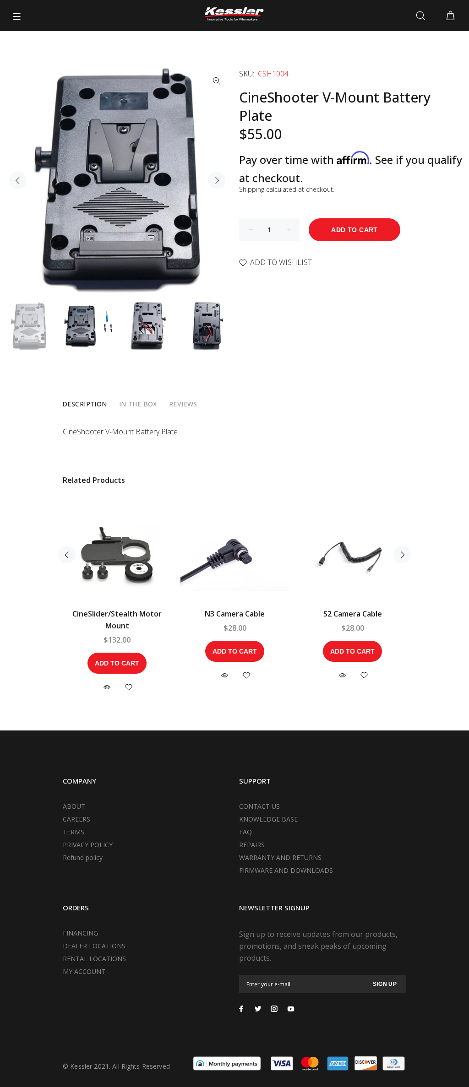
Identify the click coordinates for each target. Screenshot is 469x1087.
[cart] (450, 16)
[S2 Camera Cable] (352, 555)
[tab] (84, 404)
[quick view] (106, 687)
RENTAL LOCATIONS (94, 958)
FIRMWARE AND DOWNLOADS (286, 870)
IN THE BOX (138, 404)
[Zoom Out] (216, 81)
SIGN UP (385, 984)
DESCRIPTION (84, 404)
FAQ (245, 831)
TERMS (73, 831)
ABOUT (74, 806)
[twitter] (258, 1009)
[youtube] (291, 1009)
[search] (422, 16)
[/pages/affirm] (227, 1063)
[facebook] (241, 1009)
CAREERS (76, 819)
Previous (18, 180)
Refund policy (83, 857)
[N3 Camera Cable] (234, 555)
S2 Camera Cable (352, 614)
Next (216, 180)
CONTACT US (259, 806)
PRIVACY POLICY (88, 844)
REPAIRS (252, 844)
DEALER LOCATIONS (94, 945)
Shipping (251, 189)
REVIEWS (183, 404)
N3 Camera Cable (235, 614)
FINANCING (80, 933)
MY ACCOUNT (84, 971)
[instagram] (274, 1009)
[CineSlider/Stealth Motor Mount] (117, 555)
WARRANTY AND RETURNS (280, 857)
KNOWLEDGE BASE (268, 819)
